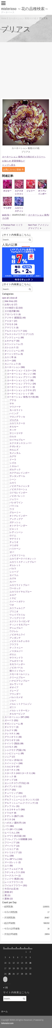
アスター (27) (11, 320)
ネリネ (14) (10, 819)
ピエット (14, 528)
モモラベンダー (17, 664)
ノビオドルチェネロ (20, 641)
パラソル (14, 505)
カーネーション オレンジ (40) (21, 373)
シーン (13, 479)
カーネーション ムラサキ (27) (21, 390)
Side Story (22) (11, 301)
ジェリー (14, 499)
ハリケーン (15, 548)
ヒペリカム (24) (12, 832)
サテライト (15, 538)
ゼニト (13, 707)
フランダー (15, 693)
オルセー (14, 426)
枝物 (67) (9, 891)
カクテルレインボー (20, 472)
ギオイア (14, 687)
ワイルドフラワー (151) (16, 885)
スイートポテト (17, 601)
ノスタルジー (16, 651)
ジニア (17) (10, 756)
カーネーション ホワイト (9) (21, 386)
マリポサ (14, 545)
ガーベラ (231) (11, 720)
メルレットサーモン (20, 710)
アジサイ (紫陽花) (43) (15, 317)
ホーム (4, 1011)
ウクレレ (14, 631)
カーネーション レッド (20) (20, 393)
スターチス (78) (12, 769)
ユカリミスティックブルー (23, 561)
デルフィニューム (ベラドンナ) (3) (21, 802)
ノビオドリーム (17, 555)
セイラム (14, 575)
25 (9, 973)
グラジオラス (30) (13, 736)
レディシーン (16, 532)
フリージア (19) (12, 842)
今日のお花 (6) (11, 888)
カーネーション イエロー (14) (21, 370)
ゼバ (12, 551)
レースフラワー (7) (14, 882)
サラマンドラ (16, 657)
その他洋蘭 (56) (12, 310)
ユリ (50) (9, 865)
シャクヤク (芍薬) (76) (15, 750)
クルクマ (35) (11, 730)
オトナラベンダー (18, 525)
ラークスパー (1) (13, 875)
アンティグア (16, 518)
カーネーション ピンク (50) (20, 380)
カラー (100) (10, 360)
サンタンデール (17, 476)
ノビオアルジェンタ (20, 485)
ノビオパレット (17, 495)
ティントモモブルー (20, 624)
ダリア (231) (10, 789)
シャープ (14, 571)
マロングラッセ (17, 416)
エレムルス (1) (11, 347)
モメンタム (15, 452)
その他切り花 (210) (14, 307)
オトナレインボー (18, 515)
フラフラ (14, 644)
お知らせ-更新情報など (13, 160)
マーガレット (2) (13, 862)
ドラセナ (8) (10, 812)
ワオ (12, 604)
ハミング (14, 413)
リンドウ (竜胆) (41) (14, 878)
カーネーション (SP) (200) (17, 717)
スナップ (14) (11, 779)
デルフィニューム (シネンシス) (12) (22, 799)
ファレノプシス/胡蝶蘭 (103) (18, 839)
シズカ (13, 462)
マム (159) (9, 855)
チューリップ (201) (14, 792)
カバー (13, 581)
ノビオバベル (16, 667)
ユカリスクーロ (17, 423)
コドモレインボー (18, 492)
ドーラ (13, 459)
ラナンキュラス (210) (15, 872)
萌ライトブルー (17, 670)
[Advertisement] (26, 69)
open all (5, 297)
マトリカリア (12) (13, 852)
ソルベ (13, 700)
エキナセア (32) (12, 340)
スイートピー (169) (14, 763)
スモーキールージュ (20, 674)
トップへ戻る (8, 164)
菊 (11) (7, 895)
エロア (13, 594)
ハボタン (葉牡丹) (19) (15, 822)
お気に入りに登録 (12, 169)
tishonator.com (7, 1023)
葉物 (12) (9, 898)
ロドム (13, 535)
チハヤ (13, 429)
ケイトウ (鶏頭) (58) (14, 743)
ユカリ (13, 482)
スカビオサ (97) (12, 766)
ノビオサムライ (17, 634)
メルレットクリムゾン (21, 703)
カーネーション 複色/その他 (22, 18)
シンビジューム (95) (14, 753)
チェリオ (14, 542)
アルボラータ (16, 660)
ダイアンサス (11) (13, 786)
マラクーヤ (15, 406)
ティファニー (16, 647)
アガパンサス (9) (13, 314)
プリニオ (14, 611)
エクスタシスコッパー (21, 443)
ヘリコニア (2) (11, 849)
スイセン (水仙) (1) (13, 759)
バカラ (13, 568)
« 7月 (5, 987)
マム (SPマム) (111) (13, 858)
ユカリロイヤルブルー (21, 591)
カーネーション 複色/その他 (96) (23, 396)
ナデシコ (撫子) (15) (14, 816)
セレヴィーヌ (16, 684)
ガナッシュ (15, 522)
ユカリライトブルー (20, 584)
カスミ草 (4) (10, 357)
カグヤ (13, 456)
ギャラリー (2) (11, 726)
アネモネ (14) (11, 324)
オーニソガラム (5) (14, 353)
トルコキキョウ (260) (15, 809)
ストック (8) (10, 776)
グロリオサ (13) (12, 740)
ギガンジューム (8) (14, 723)
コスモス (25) (11, 746)
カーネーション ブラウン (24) (21, 383)
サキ (12, 403)
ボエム (13, 654)
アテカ (13, 400)
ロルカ (13, 436)
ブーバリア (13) (12, 845)
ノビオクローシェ (18, 489)
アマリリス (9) (11, 327)
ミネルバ (14, 466)
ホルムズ (14, 449)
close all (13, 297)
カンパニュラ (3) (13, 363)
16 (30, 962)
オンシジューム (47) (14, 350)
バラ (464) (9, 825)
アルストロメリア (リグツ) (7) (19, 334)
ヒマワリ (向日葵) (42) (15, 835)
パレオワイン (16, 502)
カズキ (13, 578)
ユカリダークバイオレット (23, 558)
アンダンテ (15, 637)
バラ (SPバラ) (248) (13, 829)
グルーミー (15, 512)
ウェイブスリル (17, 614)
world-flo (5, 214)
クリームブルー (17, 677)
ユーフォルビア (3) (14, 868)
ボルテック (15, 469)
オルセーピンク (17, 713)
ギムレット (15, 565)
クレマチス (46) (12, 733)
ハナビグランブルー (20, 680)
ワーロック (15, 588)
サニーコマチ (16, 433)
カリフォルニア (17, 608)
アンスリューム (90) (14, 337)
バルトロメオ (16, 697)
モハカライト (16, 410)
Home (3, 18)
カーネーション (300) (15, 367)
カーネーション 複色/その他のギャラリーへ (23, 156)
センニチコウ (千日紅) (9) (17, 783)
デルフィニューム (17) (15, 796)
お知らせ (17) (11, 304)
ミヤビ (13, 598)
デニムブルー (16, 627)
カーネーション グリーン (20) (21, 377)
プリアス (14, 419)
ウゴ (12, 509)
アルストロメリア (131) (16, 330)
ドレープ (14, 690)
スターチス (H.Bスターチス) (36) (20, 773)
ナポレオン (15, 446)
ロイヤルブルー (17, 439)
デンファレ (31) (12, 806)
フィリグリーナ (17, 617)
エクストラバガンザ (20, 621)
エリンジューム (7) (14, 344)
